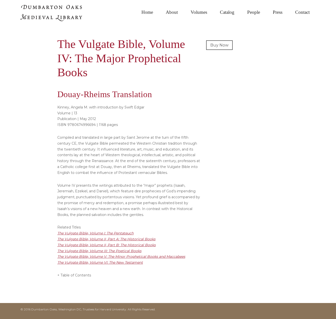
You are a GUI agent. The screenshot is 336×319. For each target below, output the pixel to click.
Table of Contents (76, 275)
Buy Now (219, 45)
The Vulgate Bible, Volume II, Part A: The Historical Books (106, 239)
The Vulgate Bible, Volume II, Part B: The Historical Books (106, 245)
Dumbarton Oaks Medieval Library (57, 15)
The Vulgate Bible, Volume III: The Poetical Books (99, 251)
